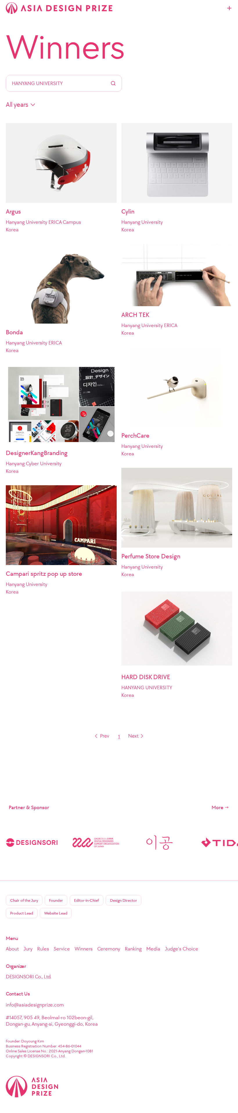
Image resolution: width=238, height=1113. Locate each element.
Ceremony (108, 949)
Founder (56, 900)
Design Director (123, 900)
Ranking (133, 949)
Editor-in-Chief (86, 900)
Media (153, 949)
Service (62, 949)
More (217, 807)
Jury (28, 949)
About (12, 949)
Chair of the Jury (24, 900)
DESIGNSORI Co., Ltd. (28, 976)
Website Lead (55, 913)
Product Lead (21, 913)
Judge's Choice (181, 949)
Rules (43, 949)
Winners (65, 47)
